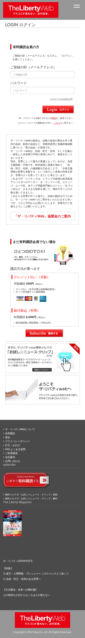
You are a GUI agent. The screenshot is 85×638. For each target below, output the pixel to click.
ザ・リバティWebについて (20, 429)
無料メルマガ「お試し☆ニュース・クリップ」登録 (31, 494)
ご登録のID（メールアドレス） (33, 67)
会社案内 (10, 457)
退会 (7, 437)
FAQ (54, 118)
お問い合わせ (12, 461)
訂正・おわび (12, 445)
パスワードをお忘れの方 (61, 98)
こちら (57, 122)
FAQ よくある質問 (15, 449)
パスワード (18, 83)
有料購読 (10, 433)
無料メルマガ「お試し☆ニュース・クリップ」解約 (31, 498)
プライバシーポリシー (17, 441)
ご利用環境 (11, 453)
